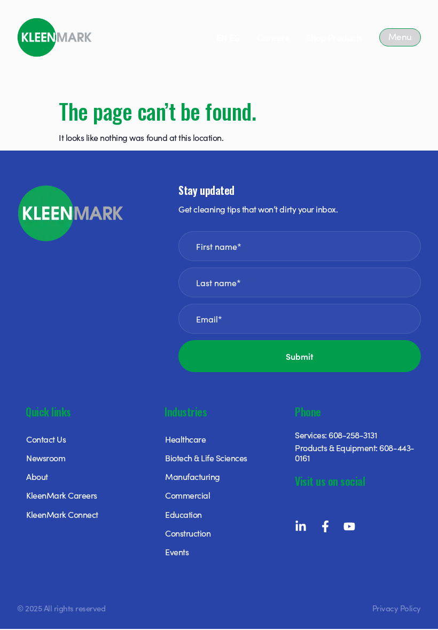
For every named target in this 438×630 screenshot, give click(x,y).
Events (177, 551)
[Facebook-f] (325, 526)
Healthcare (185, 439)
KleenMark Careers (61, 495)
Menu (400, 36)
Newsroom (45, 457)
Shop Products (334, 37)
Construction (187, 533)
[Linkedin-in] (301, 526)
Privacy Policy (396, 607)
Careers (273, 37)
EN (222, 37)
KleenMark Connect (62, 514)
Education (183, 514)
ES (234, 37)
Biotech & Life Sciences (206, 457)
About (37, 476)
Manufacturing (192, 476)
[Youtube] (349, 526)
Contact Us (46, 439)
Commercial (187, 495)
